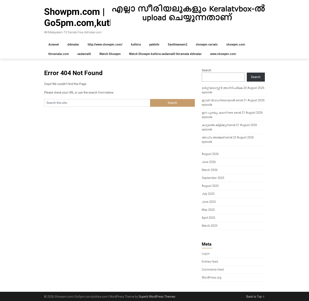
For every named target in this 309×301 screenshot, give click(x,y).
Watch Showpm (110, 54)
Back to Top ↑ (255, 296)
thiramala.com (58, 54)
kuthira (136, 44)
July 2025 (208, 193)
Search (206, 70)
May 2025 (208, 209)
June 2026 (209, 162)
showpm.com (235, 44)
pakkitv (154, 44)
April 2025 (208, 217)
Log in (206, 253)
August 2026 (210, 154)
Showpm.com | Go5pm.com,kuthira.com (94, 17)
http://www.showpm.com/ (105, 44)
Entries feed (210, 261)
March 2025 (210, 225)
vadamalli (84, 54)
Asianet (53, 44)
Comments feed (213, 269)
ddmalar (73, 44)
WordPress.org (211, 277)
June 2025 (209, 201)
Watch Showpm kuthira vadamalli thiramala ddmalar (165, 54)
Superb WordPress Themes (157, 296)
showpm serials (207, 44)
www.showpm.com (223, 54)
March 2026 (210, 170)
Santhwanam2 (177, 44)
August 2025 (210, 186)
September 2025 (213, 178)
